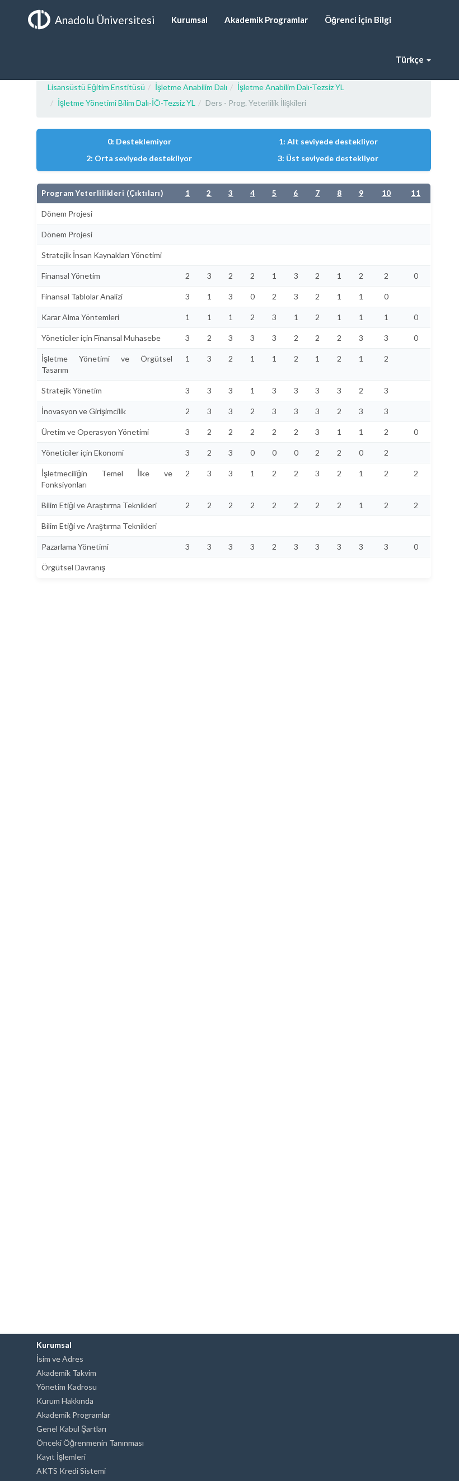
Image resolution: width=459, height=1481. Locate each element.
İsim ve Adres (59, 1358)
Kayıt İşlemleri (61, 1456)
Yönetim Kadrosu (66, 1386)
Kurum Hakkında (64, 1400)
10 (386, 193)
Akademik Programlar (73, 1414)
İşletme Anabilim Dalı (191, 87)
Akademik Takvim (66, 1372)
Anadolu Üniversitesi (104, 19)
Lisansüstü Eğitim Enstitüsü (96, 87)
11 (415, 193)
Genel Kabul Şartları (71, 1428)
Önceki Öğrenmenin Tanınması (90, 1442)
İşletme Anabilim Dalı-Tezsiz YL (290, 87)
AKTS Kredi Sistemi (71, 1470)
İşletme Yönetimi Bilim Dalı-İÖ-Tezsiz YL (126, 102)
